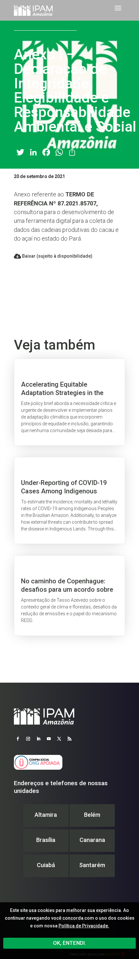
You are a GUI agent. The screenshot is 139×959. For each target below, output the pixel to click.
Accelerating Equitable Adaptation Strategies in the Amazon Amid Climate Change (69, 402)
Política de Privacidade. (84, 925)
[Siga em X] (59, 739)
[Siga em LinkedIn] (38, 739)
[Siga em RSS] (69, 739)
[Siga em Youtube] (49, 739)
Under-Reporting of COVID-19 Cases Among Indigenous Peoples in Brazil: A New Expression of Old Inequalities (69, 500)
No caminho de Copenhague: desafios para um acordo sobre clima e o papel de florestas (69, 595)
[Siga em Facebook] (18, 739)
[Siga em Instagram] (28, 739)
